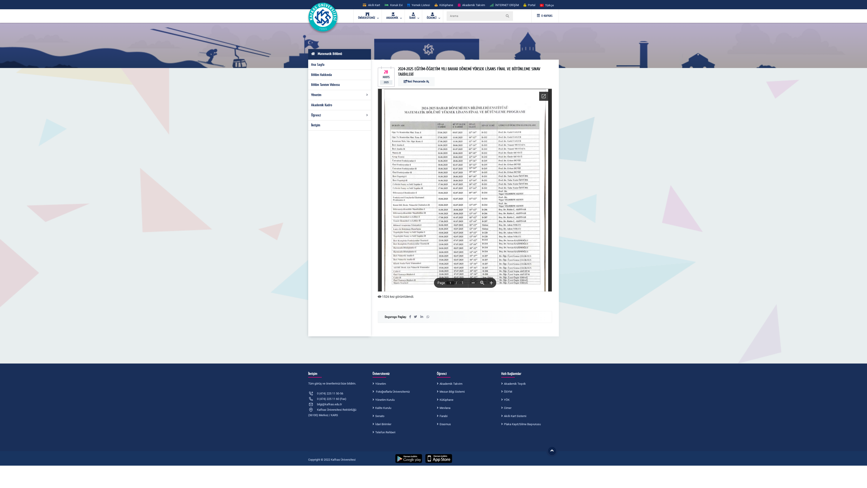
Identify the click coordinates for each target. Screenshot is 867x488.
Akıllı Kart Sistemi (515, 416)
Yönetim (316, 95)
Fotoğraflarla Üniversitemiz (392, 391)
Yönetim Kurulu (385, 399)
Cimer (507, 408)
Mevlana (445, 408)
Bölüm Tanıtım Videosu (325, 85)
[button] (547, 5)
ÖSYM (508, 391)
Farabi (443, 416)
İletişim (315, 125)
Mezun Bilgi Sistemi (452, 391)
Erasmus (445, 424)
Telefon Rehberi (385, 432)
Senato (379, 416)
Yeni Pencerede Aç (418, 81)
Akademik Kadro (321, 105)
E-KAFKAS (546, 16)
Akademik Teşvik (515, 383)
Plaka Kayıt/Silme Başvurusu (522, 424)
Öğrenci (316, 115)
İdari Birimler (383, 424)
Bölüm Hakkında (321, 75)
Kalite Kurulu (383, 408)
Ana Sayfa (317, 65)
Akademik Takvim (451, 383)
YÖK (507, 399)
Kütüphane (446, 399)
